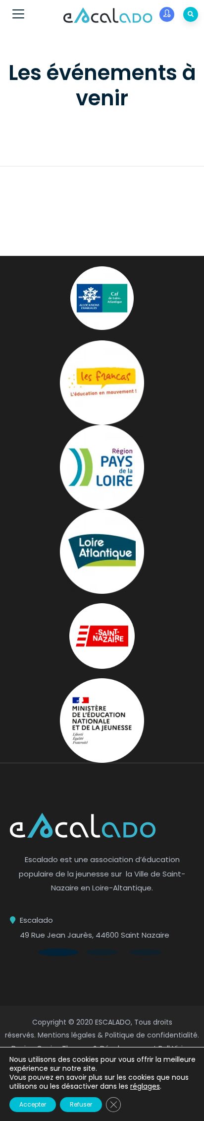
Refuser (81, 1104)
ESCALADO (113, 1022)
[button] (58, 952)
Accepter (32, 1104)
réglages (145, 1086)
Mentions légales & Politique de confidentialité (118, 1035)
